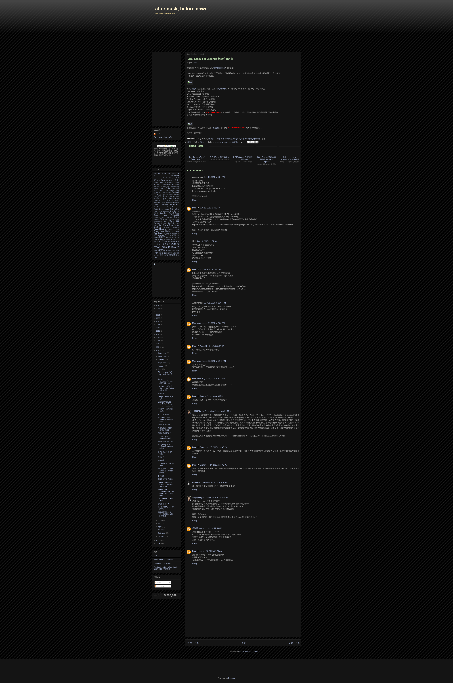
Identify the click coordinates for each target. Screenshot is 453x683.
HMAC (155, 196)
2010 (158, 350)
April (160, 527)
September (162, 363)
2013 (158, 341)
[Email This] (248, 142)
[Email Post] (241, 142)
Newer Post (192, 643)
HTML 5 (161, 196)
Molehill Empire (160, 207)
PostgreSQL (175, 215)
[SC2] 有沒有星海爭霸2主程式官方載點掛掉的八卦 (166, 388)
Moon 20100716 (164, 425)
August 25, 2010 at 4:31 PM (213, 379)
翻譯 (160, 253)
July (160, 369)
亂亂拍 (162, 237)
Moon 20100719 (164, 414)
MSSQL (166, 209)
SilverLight (160, 221)
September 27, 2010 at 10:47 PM (213, 465)
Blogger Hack (174, 178)
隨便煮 (166, 255)
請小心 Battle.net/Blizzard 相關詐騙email (165, 381)
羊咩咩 (195, 528)
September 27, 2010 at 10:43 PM (213, 447)
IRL (174, 196)
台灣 (173, 237)
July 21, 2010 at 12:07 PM (215, 303)
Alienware (156, 176)
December (162, 353)
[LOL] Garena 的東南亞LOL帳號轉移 (243, 158)
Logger (163, 202)
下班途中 (161, 476)
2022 (158, 312)
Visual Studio (165, 231)
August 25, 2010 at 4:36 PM (211, 396)
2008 (158, 543)
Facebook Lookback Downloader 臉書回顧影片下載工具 (166, 568)
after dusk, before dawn (181, 8)
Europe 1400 (163, 190)
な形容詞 (156, 237)
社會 (155, 250)
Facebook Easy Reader (162, 563)
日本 (162, 244)
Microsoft (164, 205)
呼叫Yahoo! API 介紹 (165, 441)
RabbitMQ (156, 219)
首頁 (155, 556)
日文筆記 (157, 244)
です (177, 235)
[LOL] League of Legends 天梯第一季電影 (165, 447)
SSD (177, 221)
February (162, 533)
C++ (158, 180)
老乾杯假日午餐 (163, 504)
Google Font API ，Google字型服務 (165, 437)
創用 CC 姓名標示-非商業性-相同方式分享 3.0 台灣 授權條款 (234, 139)
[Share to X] (253, 142)
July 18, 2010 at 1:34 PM (214, 177)
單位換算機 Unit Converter (163, 559)
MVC (171, 209)
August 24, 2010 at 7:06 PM (213, 323)
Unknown (196, 323)
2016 (158, 331)
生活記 (158, 247)
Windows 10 (167, 233)
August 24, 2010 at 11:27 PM (212, 346)
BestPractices (165, 178)
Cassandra (164, 180)
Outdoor (156, 215)
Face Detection (166, 192)
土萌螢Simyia (198, 411)
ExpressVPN (157, 192)
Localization (157, 202)
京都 (167, 237)
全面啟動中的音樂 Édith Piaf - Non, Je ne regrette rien (165, 404)
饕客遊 (172, 255)
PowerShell (157, 217)
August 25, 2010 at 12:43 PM (214, 361)
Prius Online (170, 217)
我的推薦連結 (219, 68)
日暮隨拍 (161, 393)
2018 (158, 325)
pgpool (165, 215)
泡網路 (175, 243)
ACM (173, 173)
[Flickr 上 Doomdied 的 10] (190, 124)
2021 (158, 315)
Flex (160, 194)
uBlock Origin (174, 229)
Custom (177, 182)
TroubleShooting (160, 229)
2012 (158, 344)
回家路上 (161, 460)
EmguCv (162, 188)
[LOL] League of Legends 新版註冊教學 (289, 158)
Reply (194, 200)
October (161, 359)
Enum (155, 190)
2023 (158, 308)
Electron (156, 188)
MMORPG (174, 205)
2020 (158, 318)
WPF (155, 235)
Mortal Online (158, 209)
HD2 (167, 194)
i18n (166, 196)
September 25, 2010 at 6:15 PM (218, 411)
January (161, 536)
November (162, 356)
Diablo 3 (168, 184)
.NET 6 (160, 173)
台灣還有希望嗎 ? (164, 433)
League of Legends (223, 142)
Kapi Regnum (174, 198)
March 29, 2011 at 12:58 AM (210, 528)
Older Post (294, 643)
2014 (158, 337)
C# (155, 180)
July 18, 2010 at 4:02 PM (210, 208)
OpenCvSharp (173, 213)
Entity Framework (172, 188)
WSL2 (159, 235)
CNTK (177, 180)
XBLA (163, 235)
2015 (158, 334)
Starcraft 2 (157, 223)
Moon (177, 207)
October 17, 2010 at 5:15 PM (216, 498)
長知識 (157, 255)
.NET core (167, 173)
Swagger (166, 227)
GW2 (163, 194)
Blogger (231, 678)
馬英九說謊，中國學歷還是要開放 (165, 429)
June (160, 520)
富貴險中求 (167, 239)
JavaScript (157, 198)
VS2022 (177, 231)
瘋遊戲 (235, 142)
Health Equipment (174, 194)
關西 (161, 255)
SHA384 (168, 219)
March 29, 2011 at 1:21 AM (211, 551)
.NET (155, 173)
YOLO (167, 235)
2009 (158, 540)
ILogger (170, 196)
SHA (164, 219)
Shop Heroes (175, 219)
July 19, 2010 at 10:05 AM (211, 269)
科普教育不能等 (171, 250)
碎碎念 (175, 247)
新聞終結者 (175, 241)
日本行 (167, 244)
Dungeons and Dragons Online (170, 186)
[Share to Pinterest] (257, 142)
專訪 (172, 239)
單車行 (160, 239)
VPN (172, 231)
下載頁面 (215, 128)
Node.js (176, 209)
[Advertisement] (243, 618)
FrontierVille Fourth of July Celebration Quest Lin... (165, 484)
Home (244, 643)
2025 (158, 305)
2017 (158, 328)
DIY (173, 184)
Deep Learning (159, 184)
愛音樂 (161, 241)
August (161, 366)
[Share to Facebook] (255, 142)
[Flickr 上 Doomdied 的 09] (190, 82)
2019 (158, 321)
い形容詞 (173, 235)
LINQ (177, 200)
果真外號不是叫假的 (165, 479)
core (165, 182)
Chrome (171, 180)
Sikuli (155, 221)
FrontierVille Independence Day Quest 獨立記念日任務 (166, 492)
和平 (176, 237)
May (160, 523)
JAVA (177, 196)
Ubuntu (156, 231)
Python (176, 217)
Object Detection (163, 211)
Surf (160, 225)
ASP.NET (175, 176)
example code (174, 190)
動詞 (170, 237)
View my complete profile (163, 137)
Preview (163, 217)
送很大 (164, 253)
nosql (155, 211)
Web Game (158, 233)
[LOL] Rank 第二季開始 (219, 157)
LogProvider (169, 202)
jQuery (165, 198)
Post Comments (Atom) (248, 652)
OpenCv (163, 213)
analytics (165, 176)
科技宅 (161, 250)
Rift (161, 219)
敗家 (169, 241)
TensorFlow (175, 227)
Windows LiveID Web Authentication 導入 (166, 374)
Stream (165, 223)
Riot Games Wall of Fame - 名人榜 (197, 158)
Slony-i (166, 221)
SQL (170, 221)
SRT (174, 221)
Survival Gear (168, 225)
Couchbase (170, 182)
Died (195, 63)
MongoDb (170, 207)
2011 (158, 347)
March (160, 530)
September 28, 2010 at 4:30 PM (214, 482)
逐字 (169, 253)
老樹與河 (161, 457)
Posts (158, 582)
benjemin (196, 482)
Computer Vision (158, 182)
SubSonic (171, 223)
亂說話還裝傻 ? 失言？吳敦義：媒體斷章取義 (165, 514)
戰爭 (165, 241)
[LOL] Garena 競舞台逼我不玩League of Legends (266, 159)
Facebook (175, 192)
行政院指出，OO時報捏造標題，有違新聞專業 (166, 471)
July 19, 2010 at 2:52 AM (207, 241)
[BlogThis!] (250, 142)
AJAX (177, 173)
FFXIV (156, 194)
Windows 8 (175, 233)
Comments (160, 586)
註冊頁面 (194, 89)
